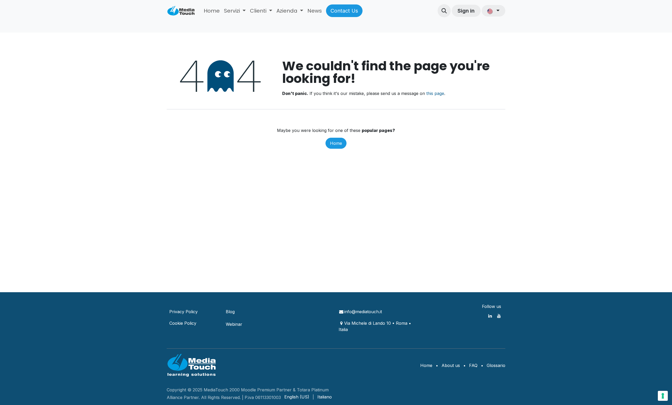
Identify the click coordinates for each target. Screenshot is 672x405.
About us (451, 365)
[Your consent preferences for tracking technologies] (663, 396)
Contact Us (344, 11)
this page (435, 93)
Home (336, 143)
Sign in (466, 11)
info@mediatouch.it (363, 311)
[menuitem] (212, 11)
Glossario (496, 365)
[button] (444, 10)
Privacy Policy (183, 311)
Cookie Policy (182, 323)
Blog (230, 311)
